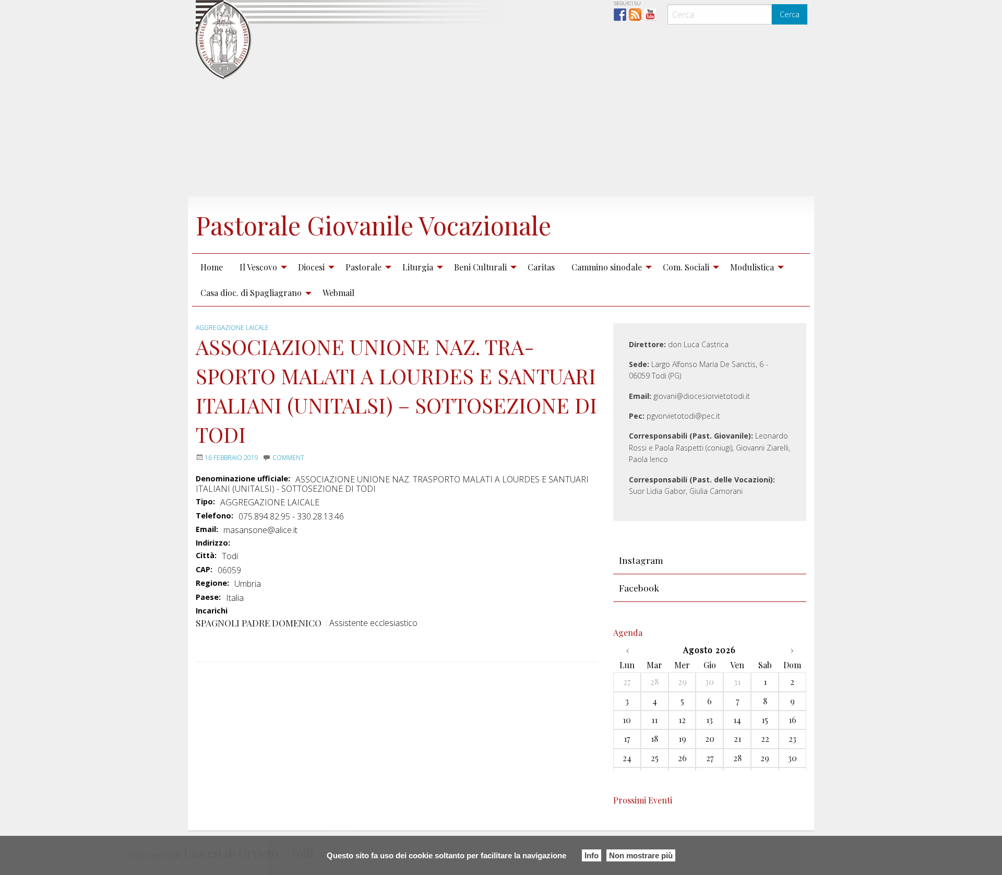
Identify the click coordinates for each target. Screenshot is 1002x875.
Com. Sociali (686, 267)
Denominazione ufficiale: (243, 479)
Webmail (338, 292)
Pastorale (363, 267)
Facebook (639, 588)
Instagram (641, 560)
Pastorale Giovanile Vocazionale (373, 225)
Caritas (541, 267)
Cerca (790, 14)
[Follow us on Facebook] (620, 14)
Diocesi (311, 267)
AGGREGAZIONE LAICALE (232, 327)
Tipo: (205, 502)
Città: (206, 555)
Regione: (212, 583)
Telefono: (214, 516)
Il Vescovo (258, 267)
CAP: (204, 569)
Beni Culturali (480, 267)
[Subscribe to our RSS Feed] (635, 14)
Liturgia (417, 267)
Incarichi (212, 611)
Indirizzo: (213, 543)
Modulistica (752, 267)
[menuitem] (211, 267)
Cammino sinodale (606, 267)
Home (211, 267)
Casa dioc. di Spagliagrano (251, 292)
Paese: (208, 597)
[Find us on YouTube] (650, 14)
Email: (207, 529)
